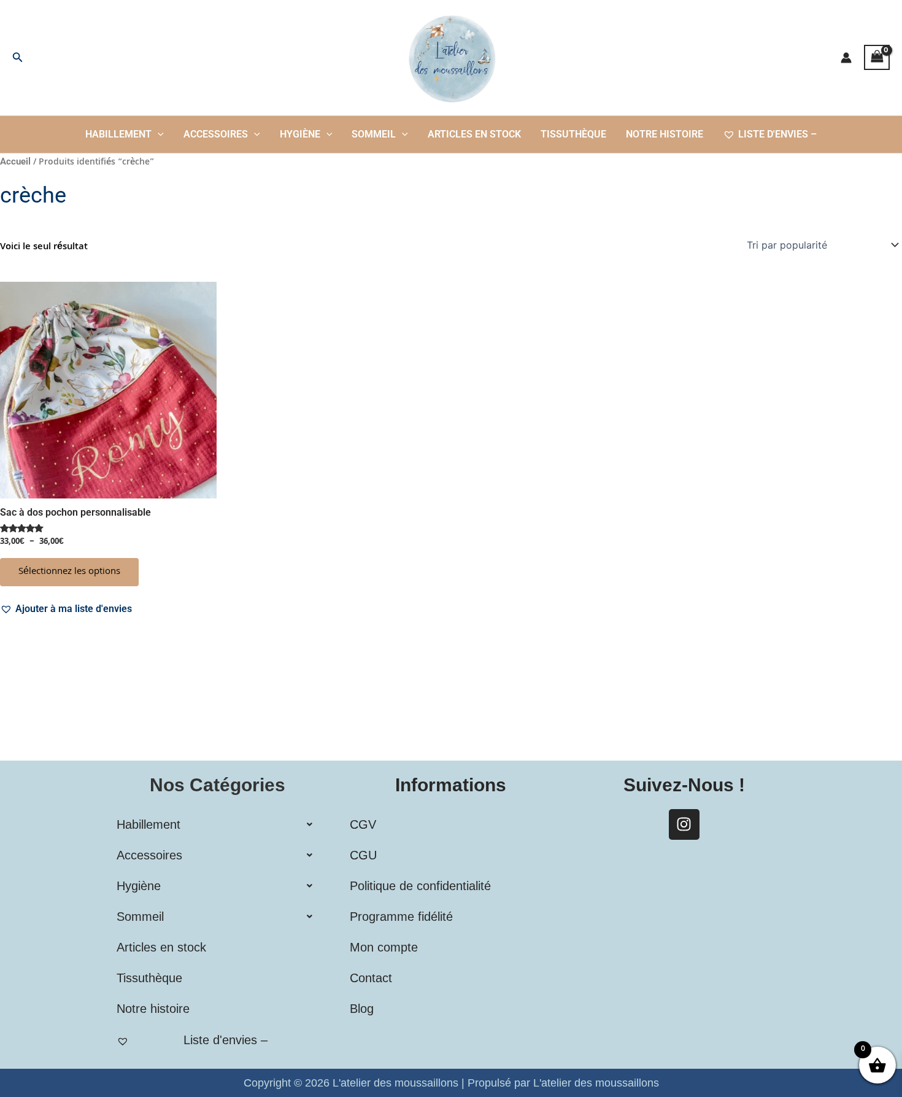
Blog (362, 1008)
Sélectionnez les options (69, 572)
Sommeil (374, 134)
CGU (363, 855)
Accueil (15, 161)
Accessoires (215, 134)
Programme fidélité (401, 916)
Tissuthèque (573, 134)
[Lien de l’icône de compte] (846, 57)
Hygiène (300, 134)
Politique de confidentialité (420, 886)
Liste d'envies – (777, 134)
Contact (371, 978)
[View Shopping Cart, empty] (877, 57)
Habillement (118, 134)
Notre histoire (664, 134)
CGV (363, 824)
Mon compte (384, 947)
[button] (17, 57)
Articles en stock (474, 134)
